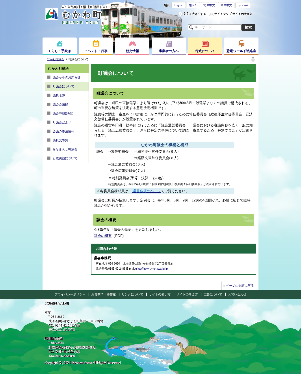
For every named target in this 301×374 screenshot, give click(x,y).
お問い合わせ (237, 294)
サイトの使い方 (160, 294)
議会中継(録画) (63, 113)
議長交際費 (60, 140)
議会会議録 (60, 104)
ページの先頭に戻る (240, 285)
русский (243, 5)
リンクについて (132, 294)
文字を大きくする (194, 13)
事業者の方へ (169, 51)
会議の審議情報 (63, 131)
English (178, 5)
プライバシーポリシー (70, 294)
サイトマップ (223, 13)
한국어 (193, 5)
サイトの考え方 (242, 13)
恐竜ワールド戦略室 (241, 51)
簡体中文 (209, 5)
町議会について (63, 86)
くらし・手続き (59, 51)
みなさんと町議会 (65, 149)
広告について (213, 294)
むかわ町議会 (55, 59)
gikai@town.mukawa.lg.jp (151, 268)
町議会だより (62, 122)
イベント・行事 (96, 51)
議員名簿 (59, 95)
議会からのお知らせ (66, 77)
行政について (205, 51)
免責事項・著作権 (103, 294)
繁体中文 (226, 5)
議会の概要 (103, 236)
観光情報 (132, 51)
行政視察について (65, 158)
